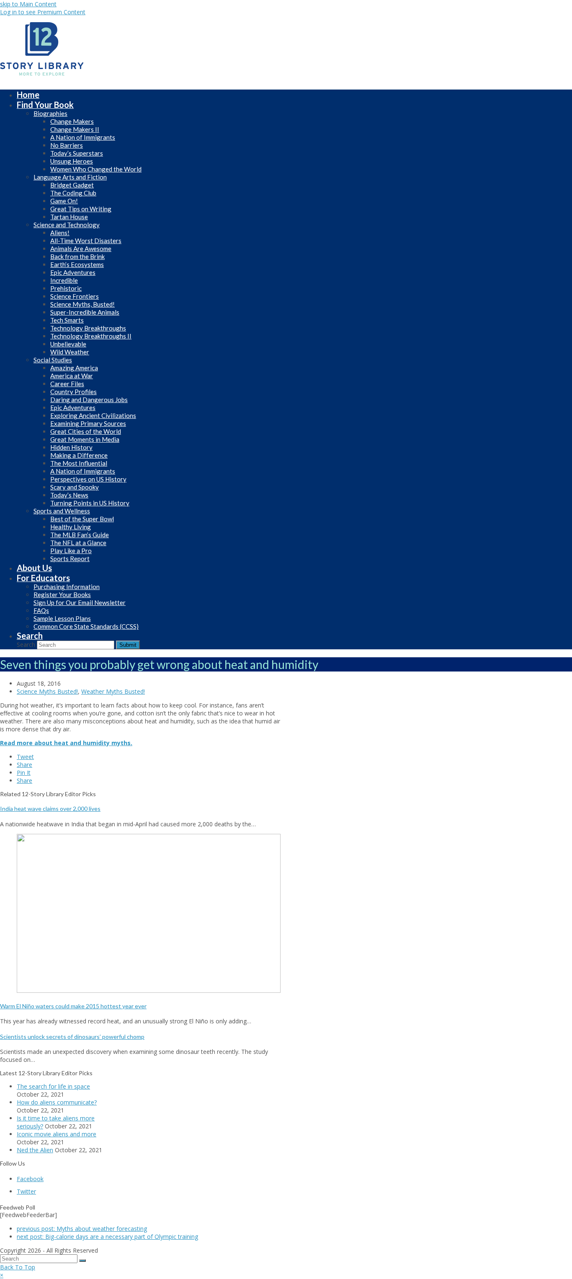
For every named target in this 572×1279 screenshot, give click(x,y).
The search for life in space (53, 1086)
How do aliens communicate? (57, 1102)
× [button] (1, 1275)
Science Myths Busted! (47, 691)
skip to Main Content (28, 4)
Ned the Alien (35, 1150)
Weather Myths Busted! (113, 691)
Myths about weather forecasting (82, 1229)
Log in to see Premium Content (42, 12)
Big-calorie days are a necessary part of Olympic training (107, 1237)
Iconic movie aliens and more (56, 1134)
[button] (25, 757)
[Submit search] (82, 1260)
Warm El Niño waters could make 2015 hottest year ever (73, 1006)
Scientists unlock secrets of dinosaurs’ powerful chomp (72, 1036)
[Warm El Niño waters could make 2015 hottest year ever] (149, 990)
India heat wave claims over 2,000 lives (50, 808)
